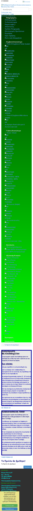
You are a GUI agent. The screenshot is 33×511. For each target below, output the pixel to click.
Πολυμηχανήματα (14, 247)
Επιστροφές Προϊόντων (14, 31)
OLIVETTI (8, 183)
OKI (6, 85)
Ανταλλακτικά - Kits (13, 241)
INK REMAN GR (5, 408)
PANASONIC (9, 90)
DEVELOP (8, 156)
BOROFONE (9, 322)
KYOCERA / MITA (11, 179)
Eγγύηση (8, 33)
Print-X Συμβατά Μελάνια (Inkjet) (16, 116)
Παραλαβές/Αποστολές (9, 487)
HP (6, 48)
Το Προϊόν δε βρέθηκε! (12, 345)
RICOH (7, 99)
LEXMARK (9, 58)
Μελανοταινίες (13, 220)
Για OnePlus (10, 294)
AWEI (7, 306)
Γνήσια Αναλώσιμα (13, 131)
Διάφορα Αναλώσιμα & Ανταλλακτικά (15, 125)
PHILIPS (8, 95)
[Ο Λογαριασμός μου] (16, 1)
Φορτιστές (11, 317)
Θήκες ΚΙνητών (13, 258)
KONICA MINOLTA (11, 76)
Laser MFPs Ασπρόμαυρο (15, 252)
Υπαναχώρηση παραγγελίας (11, 481)
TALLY (7, 197)
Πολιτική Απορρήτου (13, 38)
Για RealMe (9, 281)
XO (6, 315)
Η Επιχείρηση (10, 20)
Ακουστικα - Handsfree (16, 301)
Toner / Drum (11, 133)
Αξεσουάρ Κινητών (13, 256)
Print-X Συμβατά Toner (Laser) (18, 44)
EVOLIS (8, 234)
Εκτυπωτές (10, 245)
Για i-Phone (9, 262)
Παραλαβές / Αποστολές (10, 25)
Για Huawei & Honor (12, 271)
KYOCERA (9, 81)
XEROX (7, 113)
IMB (6, 71)
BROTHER (9, 62)
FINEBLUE (9, 311)
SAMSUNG (9, 53)
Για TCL (8, 290)
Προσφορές (9, 338)
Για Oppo (8, 285)
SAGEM (8, 104)
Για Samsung (10, 267)
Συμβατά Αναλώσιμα (14, 42)
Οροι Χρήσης (10, 36)
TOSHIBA (8, 108)
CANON (8, 67)
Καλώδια (10, 324)
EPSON (7, 160)
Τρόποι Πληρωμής (12, 29)
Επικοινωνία (9, 341)
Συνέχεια (28, 467)
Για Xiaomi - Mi (11, 276)
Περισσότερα (10, 509)
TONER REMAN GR (7, 457)
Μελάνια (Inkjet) (13, 204)
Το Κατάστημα (11, 22)
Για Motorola (10, 299)
